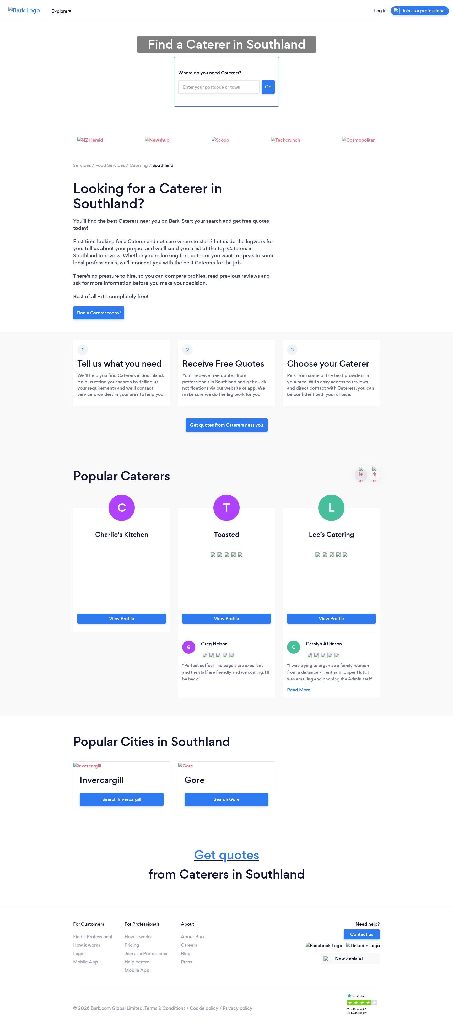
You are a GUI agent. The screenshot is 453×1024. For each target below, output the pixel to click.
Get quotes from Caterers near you (226, 425)
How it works (86, 945)
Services (82, 165)
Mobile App (85, 962)
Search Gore (227, 799)
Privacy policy (237, 1008)
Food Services (110, 165)
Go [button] (268, 87)
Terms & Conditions (164, 1008)
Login (79, 953)
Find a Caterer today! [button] (99, 313)
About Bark (193, 937)
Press (186, 962)
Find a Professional (92, 937)
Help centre (137, 962)
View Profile (121, 619)
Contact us (361, 934)
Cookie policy (204, 1008)
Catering (139, 165)
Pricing (132, 945)
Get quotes (226, 855)
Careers (189, 945)
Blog (186, 953)
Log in (380, 11)
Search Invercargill (121, 799)
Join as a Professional (146, 953)
